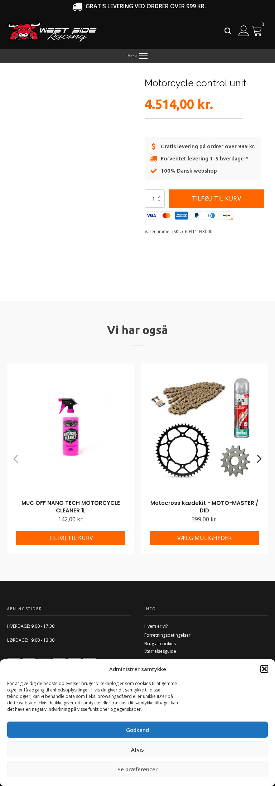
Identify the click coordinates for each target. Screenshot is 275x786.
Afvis (137, 749)
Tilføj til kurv (217, 198)
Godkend (137, 729)
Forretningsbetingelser (167, 635)
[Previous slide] (15, 458)
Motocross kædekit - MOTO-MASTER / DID (204, 506)
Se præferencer (137, 769)
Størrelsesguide (160, 651)
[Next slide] (259, 458)
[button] (264, 668)
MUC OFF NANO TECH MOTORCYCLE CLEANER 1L (70, 506)
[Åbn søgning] (228, 31)
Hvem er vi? (156, 626)
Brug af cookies (160, 644)
